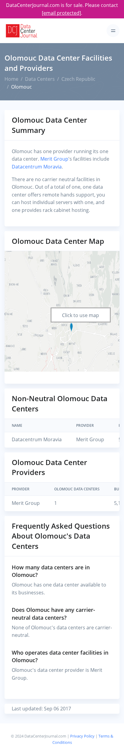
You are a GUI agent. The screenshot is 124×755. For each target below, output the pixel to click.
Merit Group (54, 159)
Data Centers (40, 79)
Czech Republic (78, 79)
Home (11, 79)
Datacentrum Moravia (37, 166)
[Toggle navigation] (113, 30)
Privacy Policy (82, 736)
